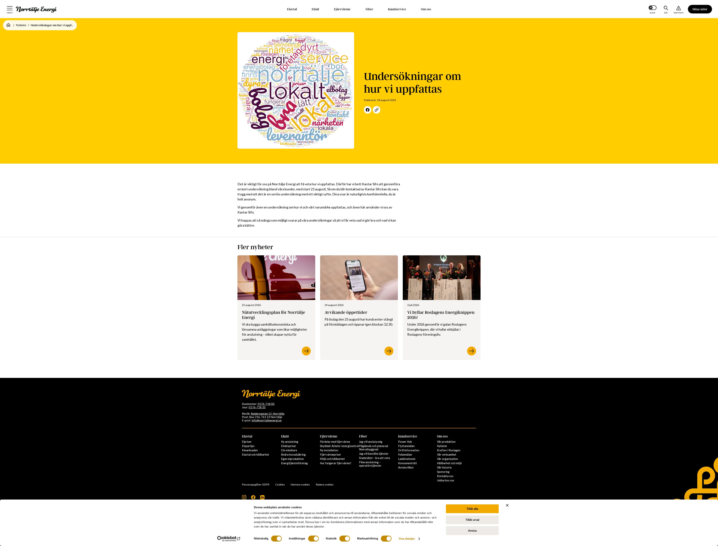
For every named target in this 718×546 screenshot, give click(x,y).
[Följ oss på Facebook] (253, 498)
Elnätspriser (288, 446)
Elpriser (247, 441)
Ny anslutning (289, 441)
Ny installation (329, 450)
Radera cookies (325, 484)
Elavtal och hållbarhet (255, 454)
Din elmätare (289, 450)
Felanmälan (405, 454)
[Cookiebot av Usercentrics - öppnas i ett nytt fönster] (229, 539)
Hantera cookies (300, 484)
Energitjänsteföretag (294, 463)
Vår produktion (446, 441)
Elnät (315, 9)
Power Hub (405, 441)
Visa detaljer (407, 538)
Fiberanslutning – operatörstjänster (370, 463)
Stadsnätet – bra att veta (374, 458)
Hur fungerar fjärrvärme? (335, 463)
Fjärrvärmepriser (330, 454)
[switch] (313, 539)
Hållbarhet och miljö (449, 463)
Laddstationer (407, 458)
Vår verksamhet (446, 454)
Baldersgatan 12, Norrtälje (267, 413)
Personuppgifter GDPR (255, 484)
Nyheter (21, 25)
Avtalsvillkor (406, 467)
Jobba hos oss (445, 480)
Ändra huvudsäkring (293, 454)
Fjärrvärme (342, 9)
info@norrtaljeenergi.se (267, 420)
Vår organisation (447, 458)
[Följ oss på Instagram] (244, 498)
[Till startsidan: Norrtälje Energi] (36, 10)
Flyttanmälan (406, 446)
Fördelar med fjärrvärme (335, 441)
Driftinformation (408, 450)
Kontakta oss (445, 476)
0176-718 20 (257, 407)
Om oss (426, 9)
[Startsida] (8, 25)
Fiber (369, 9)
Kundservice (397, 9)
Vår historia (444, 467)
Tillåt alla (472, 508)
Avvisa (472, 530)
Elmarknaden (250, 450)
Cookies (280, 484)
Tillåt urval (472, 519)
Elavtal (292, 9)
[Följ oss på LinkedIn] (262, 498)
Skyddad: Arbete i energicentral (339, 446)
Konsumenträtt (407, 463)
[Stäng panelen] (507, 505)
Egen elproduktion (292, 458)
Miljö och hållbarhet (332, 458)
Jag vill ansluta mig (370, 441)
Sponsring (443, 471)
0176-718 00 (266, 404)
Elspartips (248, 446)
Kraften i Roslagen (448, 450)
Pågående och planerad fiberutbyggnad (373, 447)
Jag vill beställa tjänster (374, 453)
